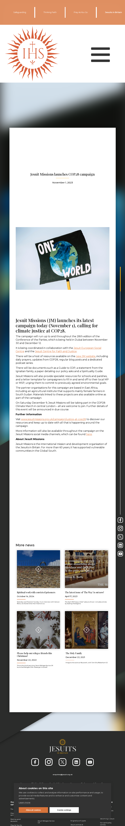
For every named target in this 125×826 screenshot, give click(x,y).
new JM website (85, 356)
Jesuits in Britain (113, 12)
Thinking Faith (50, 12)
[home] (32, 54)
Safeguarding (19, 12)
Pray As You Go (81, 12)
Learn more (24, 802)
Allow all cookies (33, 810)
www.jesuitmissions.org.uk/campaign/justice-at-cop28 (53, 419)
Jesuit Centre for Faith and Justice (56, 351)
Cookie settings (64, 810)
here (89, 434)
